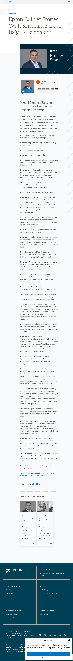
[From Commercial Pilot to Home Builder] (28, 523)
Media (26, 635)
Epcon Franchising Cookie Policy (44, 658)
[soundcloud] (65, 634)
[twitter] (45, 634)
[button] (69, 640)
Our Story (9, 590)
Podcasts (12, 14)
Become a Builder (11, 618)
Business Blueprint (12, 614)
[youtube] (55, 634)
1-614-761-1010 (45, 570)
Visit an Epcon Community (48, 593)
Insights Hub (43, 614)
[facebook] (40, 634)
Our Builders (10, 593)
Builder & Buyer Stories (46, 590)
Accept (49, 654)
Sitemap (19, 635)
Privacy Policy (57, 658)
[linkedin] (50, 634)
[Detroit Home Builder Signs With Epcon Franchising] (45, 523)
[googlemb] (60, 634)
